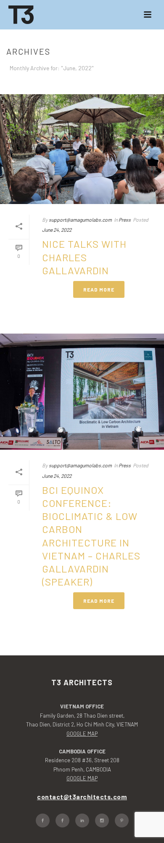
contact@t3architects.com (82, 797)
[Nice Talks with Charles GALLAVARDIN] (82, 149)
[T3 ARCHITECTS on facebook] (43, 820)
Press (125, 220)
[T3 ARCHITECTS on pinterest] (122, 820)
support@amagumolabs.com (80, 220)
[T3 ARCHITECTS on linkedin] (82, 820)
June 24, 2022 (56, 230)
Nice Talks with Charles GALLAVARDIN (84, 257)
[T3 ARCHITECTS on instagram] (102, 820)
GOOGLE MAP (82, 733)
